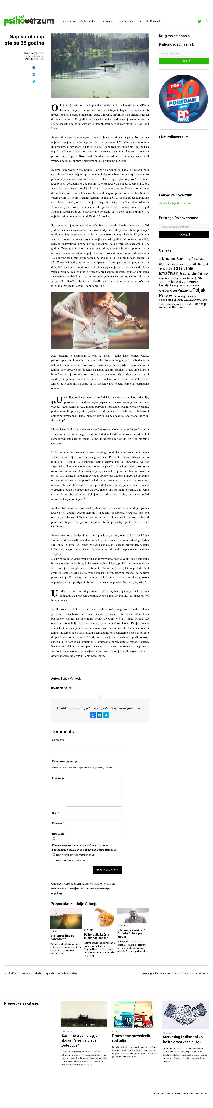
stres (168, 307)
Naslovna (68, 21)
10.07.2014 (168, 1033)
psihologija (165, 299)
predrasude (178, 296)
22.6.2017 (39, 53)
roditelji (163, 304)
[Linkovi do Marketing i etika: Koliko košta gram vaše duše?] (185, 1027)
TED (174, 307)
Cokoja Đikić (200, 259)
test (178, 308)
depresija (173, 264)
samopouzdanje (175, 304)
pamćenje (194, 285)
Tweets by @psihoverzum (175, 203)
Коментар (58, 778)
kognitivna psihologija (170, 278)
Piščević (184, 290)
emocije (200, 263)
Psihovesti (107, 21)
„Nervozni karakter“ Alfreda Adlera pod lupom (131, 933)
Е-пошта (58, 823)
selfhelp (200, 304)
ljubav (198, 278)
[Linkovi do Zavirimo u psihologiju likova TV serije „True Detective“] (84, 1026)
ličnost (190, 278)
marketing (163, 282)
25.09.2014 (66, 1031)
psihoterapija (200, 299)
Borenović (184, 258)
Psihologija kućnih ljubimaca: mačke (96, 936)
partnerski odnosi (168, 291)
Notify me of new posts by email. (70, 860)
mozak (185, 282)
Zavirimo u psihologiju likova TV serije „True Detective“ (79, 1040)
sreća (162, 307)
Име (55, 813)
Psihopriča (126, 21)
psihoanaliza (190, 296)
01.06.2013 (117, 1032)
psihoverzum (38, 56)
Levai (184, 278)
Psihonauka (87, 21)
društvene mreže (185, 264)
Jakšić (197, 274)
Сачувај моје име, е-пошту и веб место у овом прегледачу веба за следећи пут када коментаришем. (84, 847)
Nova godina (177, 286)
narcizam (193, 282)
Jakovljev (187, 274)
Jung (205, 274)
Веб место (58, 834)
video (182, 307)
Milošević (174, 282)
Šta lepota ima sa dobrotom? (62, 937)
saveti (190, 303)
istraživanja (183, 268)
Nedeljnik (165, 285)
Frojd (169, 268)
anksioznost (167, 259)
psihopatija (178, 300)
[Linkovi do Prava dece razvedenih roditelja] (133, 1026)
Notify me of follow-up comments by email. (75, 854)
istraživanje (170, 273)
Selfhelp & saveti (149, 21)
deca (163, 263)
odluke (185, 286)
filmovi (162, 268)
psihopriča (188, 300)
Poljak (199, 290)
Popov (165, 295)
